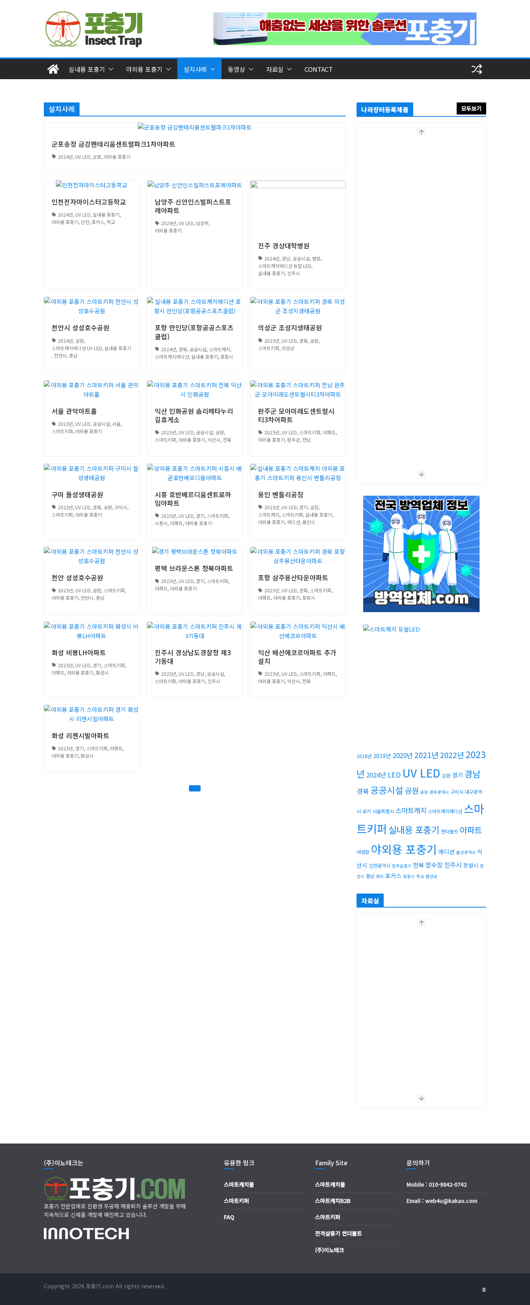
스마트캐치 (219, 349)
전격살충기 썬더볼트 (338, 1233)
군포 (97, 156)
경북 (182, 349)
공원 (79, 340)
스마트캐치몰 (239, 1184)
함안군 (431, 876)
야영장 (363, 852)
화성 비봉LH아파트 (79, 652)
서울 (116, 423)
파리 (380, 876)
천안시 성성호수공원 (80, 327)
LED (394, 774)
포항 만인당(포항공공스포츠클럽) (194, 332)
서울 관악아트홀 (74, 411)
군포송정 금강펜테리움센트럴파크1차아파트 (113, 144)
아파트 (329, 432)
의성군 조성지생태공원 (290, 327)
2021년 (426, 754)
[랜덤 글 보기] (477, 69)
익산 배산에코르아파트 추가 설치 (297, 656)
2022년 (452, 754)
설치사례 (195, 69)
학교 (111, 222)
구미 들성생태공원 (77, 494)
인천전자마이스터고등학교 (89, 202)
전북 (227, 439)
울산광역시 (466, 852)
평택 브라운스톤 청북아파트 (194, 568)
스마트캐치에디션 (172, 356)
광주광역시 (439, 792)
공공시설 (301, 258)
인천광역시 (379, 865)
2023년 (271, 340)
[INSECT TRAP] (53, 69)
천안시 (60, 355)
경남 (286, 258)
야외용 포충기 (144, 69)
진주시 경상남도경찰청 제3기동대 (193, 656)
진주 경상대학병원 (284, 245)
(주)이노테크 (329, 1250)
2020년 (403, 755)
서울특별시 (383, 811)
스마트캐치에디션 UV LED (77, 348)
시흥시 (161, 523)
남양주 (202, 223)
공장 (314, 507)
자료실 (275, 69)
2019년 (382, 755)
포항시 (226, 356)
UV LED (82, 156)
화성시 (102, 672)
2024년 (65, 156)
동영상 (236, 69)
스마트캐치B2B (332, 1200)
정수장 (434, 864)
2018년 (364, 756)
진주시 (293, 273)
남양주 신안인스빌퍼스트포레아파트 (193, 206)
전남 (306, 439)
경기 (200, 515)
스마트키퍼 (268, 348)
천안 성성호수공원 (77, 577)
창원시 (470, 865)
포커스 (98, 222)
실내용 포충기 (87, 69)
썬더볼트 (449, 831)
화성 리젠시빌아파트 (80, 735)
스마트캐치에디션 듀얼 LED (284, 265)
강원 (446, 775)
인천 (85, 222)
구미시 (120, 507)
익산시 (214, 439)
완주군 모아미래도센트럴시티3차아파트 (296, 415)
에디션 (293, 522)
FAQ (229, 1217)
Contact (319, 69)
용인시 (308, 522)
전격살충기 (401, 866)
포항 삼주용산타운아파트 (293, 577)
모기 (366, 811)
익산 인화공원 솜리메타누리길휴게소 (194, 415)
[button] (109, 69)
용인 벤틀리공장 (280, 494)
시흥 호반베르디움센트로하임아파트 (193, 498)
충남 (73, 355)
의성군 (288, 348)
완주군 (293, 439)
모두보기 (471, 108)
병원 (316, 258)
